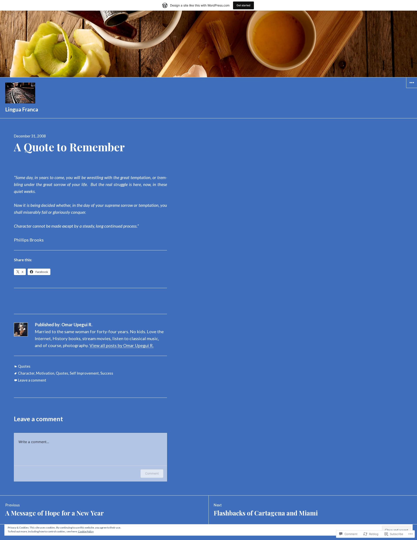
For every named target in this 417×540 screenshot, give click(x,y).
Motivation (45, 373)
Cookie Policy (86, 531)
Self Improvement (84, 373)
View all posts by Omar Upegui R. (121, 345)
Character (26, 373)
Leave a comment (32, 380)
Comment (152, 473)
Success (106, 373)
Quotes (24, 366)
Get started (243, 5)
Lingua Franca (21, 109)
